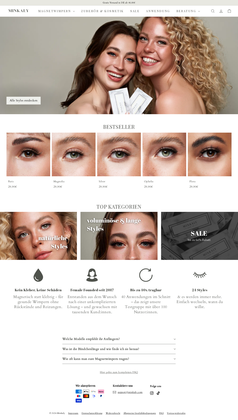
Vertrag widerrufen (176, 413)
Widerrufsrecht (113, 413)
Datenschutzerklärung (92, 413)
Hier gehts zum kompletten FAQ (119, 372)
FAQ (161, 413)
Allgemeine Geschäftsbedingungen (140, 413)
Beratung (186, 11)
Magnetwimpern (55, 11)
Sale (135, 11)
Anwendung (158, 11)
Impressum (73, 413)
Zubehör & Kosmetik (102, 11)
